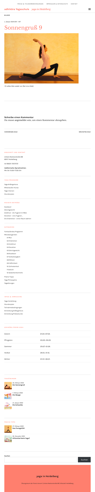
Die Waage (16, 395)
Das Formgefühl (18, 428)
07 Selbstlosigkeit (13, 257)
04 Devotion (11, 247)
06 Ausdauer (11, 253)
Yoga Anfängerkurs (11, 184)
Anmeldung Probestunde (13, 314)
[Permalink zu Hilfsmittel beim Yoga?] (8, 439)
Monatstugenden (10, 235)
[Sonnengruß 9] (41, 82)
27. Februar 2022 (18, 426)
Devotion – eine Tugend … (13, 216)
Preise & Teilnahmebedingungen (30, 4)
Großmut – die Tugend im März (15, 213)
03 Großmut (11, 244)
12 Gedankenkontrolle (15, 273)
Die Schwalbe (17, 405)
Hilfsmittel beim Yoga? (21, 438)
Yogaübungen (9, 283)
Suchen (7, 456)
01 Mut (9, 238)
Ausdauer (7, 207)
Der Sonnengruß (18, 385)
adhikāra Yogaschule (16, 9)
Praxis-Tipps (9, 277)
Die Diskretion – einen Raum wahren (17, 219)
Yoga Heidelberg (10, 301)
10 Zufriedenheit (13, 266)
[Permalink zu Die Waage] (8, 395)
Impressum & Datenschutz (57, 4)
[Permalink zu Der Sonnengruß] (8, 385)
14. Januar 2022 (17, 403)
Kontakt (74, 4)
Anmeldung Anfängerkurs (13, 311)
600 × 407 (17, 22)
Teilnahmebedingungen (13, 307)
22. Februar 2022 (18, 383)
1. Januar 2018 (9, 22)
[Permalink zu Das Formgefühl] (8, 429)
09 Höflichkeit (12, 263)
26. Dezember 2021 (18, 436)
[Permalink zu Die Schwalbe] (8, 405)
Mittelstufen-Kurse (11, 188)
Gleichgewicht (9, 210)
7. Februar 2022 (17, 393)
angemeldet (20, 120)
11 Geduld (10, 270)
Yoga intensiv (9, 191)
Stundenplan (9, 194)
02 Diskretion (12, 241)
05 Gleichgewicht (13, 250)
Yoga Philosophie (10, 280)
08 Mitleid (10, 260)
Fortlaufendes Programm (13, 231)
